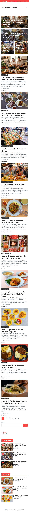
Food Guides (5, 18)
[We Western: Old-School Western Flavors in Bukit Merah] (14, 353)
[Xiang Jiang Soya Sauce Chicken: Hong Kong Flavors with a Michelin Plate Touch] (14, 279)
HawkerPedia (6, 7)
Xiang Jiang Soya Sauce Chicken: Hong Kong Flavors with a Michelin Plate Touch (13, 294)
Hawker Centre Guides (7, 146)
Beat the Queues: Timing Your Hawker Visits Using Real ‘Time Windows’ (13, 35)
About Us (5, 432)
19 (15, 418)
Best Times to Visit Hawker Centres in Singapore (7, 48)
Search (3, 422)
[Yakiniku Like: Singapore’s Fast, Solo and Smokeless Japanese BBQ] (14, 243)
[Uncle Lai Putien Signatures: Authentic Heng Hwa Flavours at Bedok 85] (14, 388)
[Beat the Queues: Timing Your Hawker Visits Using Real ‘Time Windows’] (14, 100)
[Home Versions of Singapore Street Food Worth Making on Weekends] (14, 65)
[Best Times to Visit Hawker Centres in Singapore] (14, 136)
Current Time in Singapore (12, 509)
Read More (4, 90)
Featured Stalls (5, 217)
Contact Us (5, 433)
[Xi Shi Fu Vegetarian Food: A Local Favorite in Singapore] (14, 317)
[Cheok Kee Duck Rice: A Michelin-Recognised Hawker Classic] (14, 207)
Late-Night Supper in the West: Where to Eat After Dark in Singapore (19, 463)
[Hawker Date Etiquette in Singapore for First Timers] (14, 172)
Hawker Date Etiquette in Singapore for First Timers (20, 48)
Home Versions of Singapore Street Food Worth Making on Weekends (13, 23)
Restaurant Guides (6, 253)
